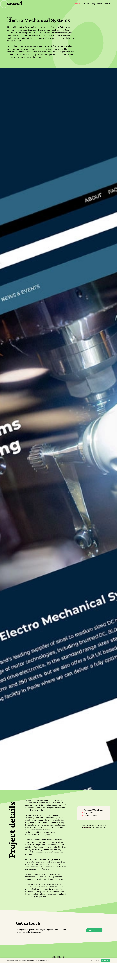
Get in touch (86, 827)
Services (85, 4)
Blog (93, 4)
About (99, 4)
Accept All (105, 960)
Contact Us (93, 930)
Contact (107, 4)
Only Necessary (94, 960)
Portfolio (76, 4)
